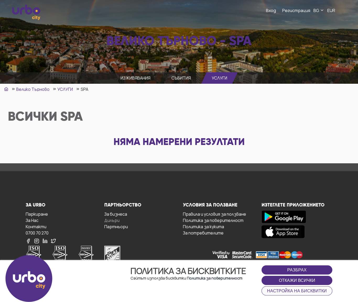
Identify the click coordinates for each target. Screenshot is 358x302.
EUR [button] (331, 10)
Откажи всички (297, 280)
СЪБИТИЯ (181, 78)
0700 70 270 (37, 233)
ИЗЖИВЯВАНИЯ (135, 78)
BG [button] (316, 10)
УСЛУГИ (219, 78)
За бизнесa (115, 214)
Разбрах (297, 270)
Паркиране (37, 214)
